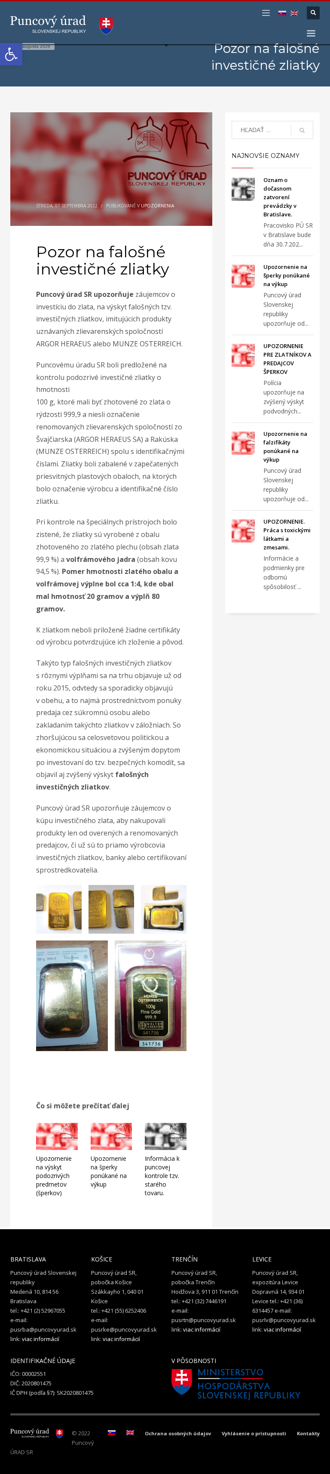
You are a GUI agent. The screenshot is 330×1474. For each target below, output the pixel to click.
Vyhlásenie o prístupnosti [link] (254, 1433)
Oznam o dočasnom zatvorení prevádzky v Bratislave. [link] (279, 197)
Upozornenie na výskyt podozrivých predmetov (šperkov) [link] (54, 1175)
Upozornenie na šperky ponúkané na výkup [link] (109, 1171)
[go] (302, 130)
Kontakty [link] (308, 1433)
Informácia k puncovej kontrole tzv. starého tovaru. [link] (162, 1175)
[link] (11, 54)
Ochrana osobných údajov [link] (178, 1433)
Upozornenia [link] (157, 206)
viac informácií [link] (40, 1339)
